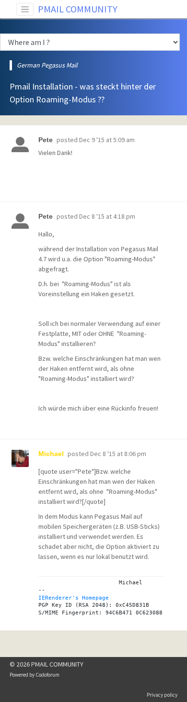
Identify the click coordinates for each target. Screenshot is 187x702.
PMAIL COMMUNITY (77, 9)
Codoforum (47, 674)
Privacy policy (162, 694)
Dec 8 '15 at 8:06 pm (118, 453)
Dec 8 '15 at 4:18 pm (107, 216)
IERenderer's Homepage (73, 598)
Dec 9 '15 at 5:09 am (107, 139)
